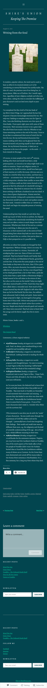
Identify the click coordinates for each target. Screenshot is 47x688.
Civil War (17, 494)
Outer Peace (7, 569)
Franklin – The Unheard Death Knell (15, 572)
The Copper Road (9, 332)
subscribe (38, 594)
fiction (22, 494)
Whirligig (6, 326)
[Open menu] (23, 4)
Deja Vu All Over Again (10, 574)
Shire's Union (24, 13)
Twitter (5, 654)
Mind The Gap (7, 567)
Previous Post (9, 510)
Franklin (27, 494)
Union (21, 496)
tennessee (16, 496)
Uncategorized (7, 488)
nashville (9, 496)
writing (25, 496)
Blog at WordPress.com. (23, 681)
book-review (6, 494)
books (12, 494)
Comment (35, 552)
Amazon (5, 651)
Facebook (6, 649)
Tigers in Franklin (9, 577)
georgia (32, 494)
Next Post (39, 510)
